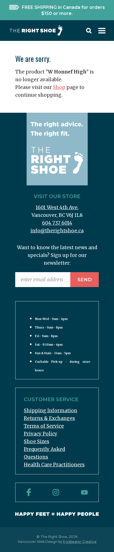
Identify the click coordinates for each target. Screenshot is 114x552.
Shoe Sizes (36, 441)
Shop (59, 87)
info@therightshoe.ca (57, 231)
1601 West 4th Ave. (57, 207)
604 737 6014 (57, 223)
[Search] (89, 32)
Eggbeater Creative (80, 542)
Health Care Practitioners (54, 465)
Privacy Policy (40, 434)
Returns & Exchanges (49, 418)
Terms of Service (44, 426)
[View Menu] (102, 32)
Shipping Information (50, 411)
